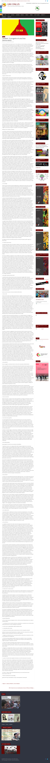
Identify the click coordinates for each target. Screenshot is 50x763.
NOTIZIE (12, 14)
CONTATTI (9, 16)
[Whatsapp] (1, 10)
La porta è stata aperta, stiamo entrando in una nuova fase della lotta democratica (17, 0)
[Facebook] (1, 6)
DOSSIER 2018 (38, 167)
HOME (5, 14)
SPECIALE (22, 14)
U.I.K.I (8, 14)
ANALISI (27, 14)
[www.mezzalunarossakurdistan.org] (39, 340)
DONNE (31, 14)
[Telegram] (1, 12)
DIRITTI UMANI (36, 14)
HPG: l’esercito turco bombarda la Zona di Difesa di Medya (21, 688)
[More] (1, 14)
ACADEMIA (17, 14)
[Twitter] (1, 8)
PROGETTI (43, 14)
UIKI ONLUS (13, 4)
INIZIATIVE (4, 16)
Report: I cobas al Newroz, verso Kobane (11, 683)
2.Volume (7, 724)
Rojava (4, 36)
